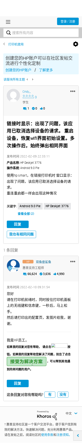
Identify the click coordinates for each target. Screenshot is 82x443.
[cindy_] (13, 95)
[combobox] (41, 32)
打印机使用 (16, 44)
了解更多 (46, 70)
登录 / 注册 (68, 21)
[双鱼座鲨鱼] (13, 265)
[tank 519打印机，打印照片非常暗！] (27, 79)
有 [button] (50, 394)
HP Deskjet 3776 (57, 206)
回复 (17, 224)
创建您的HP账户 (18, 70)
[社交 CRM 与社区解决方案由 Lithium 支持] (47, 415)
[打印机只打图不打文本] (32, 79)
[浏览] (7, 21)
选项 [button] (75, 44)
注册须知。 (64, 435)
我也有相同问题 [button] (21, 234)
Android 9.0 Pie (30, 206)
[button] (73, 91)
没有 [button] (62, 394)
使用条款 (47, 435)
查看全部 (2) (26, 214)
